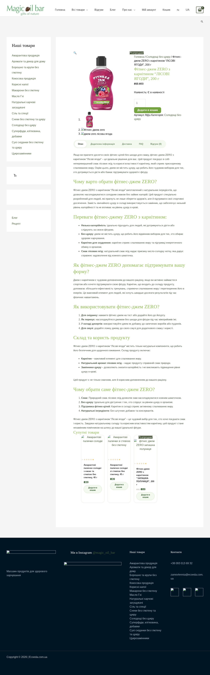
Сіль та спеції (20, 113)
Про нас (127, 9)
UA (187, 9)
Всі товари (78, 9)
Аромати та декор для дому (28, 61)
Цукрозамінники (21, 153)
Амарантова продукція (26, 55)
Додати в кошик (147, 110)
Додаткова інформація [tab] (103, 144)
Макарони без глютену (25, 90)
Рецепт (16, 223)
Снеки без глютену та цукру (28, 119)
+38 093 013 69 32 (181, 563)
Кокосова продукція (24, 78)
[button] (201, 21)
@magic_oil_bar (104, 552)
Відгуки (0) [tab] (155, 144)
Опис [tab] (80, 144)
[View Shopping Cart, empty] (199, 10)
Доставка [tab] (127, 144)
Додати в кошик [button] (92, 489)
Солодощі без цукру (24, 125)
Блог (113, 9)
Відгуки (98, 9)
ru (178, 9)
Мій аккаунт (149, 9)
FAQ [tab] (141, 144)
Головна (60, 9)
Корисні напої (20, 84)
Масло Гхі (18, 96)
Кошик (166, 9)
